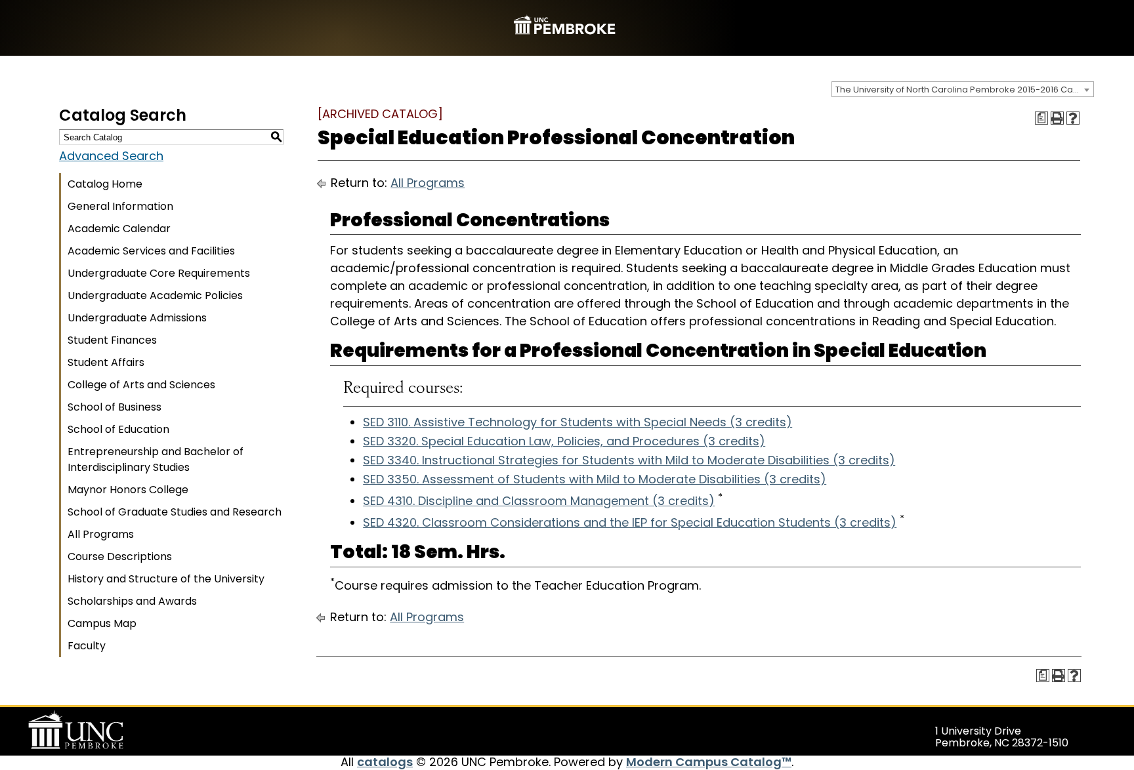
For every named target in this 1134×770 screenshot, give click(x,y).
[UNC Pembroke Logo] (101, 730)
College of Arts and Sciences (141, 384)
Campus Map (102, 623)
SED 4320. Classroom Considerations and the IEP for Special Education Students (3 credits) (629, 522)
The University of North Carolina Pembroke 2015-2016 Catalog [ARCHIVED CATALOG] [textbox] (964, 89)
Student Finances (112, 340)
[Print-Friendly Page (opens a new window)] (1057, 118)
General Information (120, 206)
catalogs (385, 762)
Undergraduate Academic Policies (155, 295)
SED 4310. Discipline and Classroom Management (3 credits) (539, 501)
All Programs (101, 534)
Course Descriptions (120, 556)
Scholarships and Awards (132, 601)
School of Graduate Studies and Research (175, 511)
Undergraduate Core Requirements (159, 273)
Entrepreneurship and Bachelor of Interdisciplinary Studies (155, 459)
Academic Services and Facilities (151, 250)
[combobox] (962, 89)
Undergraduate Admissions (137, 317)
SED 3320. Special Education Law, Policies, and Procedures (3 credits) (564, 441)
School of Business (114, 407)
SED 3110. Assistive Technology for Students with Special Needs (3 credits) (577, 422)
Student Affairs (106, 362)
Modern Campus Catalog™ (708, 762)
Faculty (87, 645)
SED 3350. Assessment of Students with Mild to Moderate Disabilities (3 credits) (594, 479)
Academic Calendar (119, 228)
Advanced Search (111, 156)
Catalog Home (105, 184)
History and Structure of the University (166, 578)
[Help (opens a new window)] (1073, 118)
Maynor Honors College (128, 489)
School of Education (118, 429)
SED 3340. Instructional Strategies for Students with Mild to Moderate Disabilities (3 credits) (629, 460)
